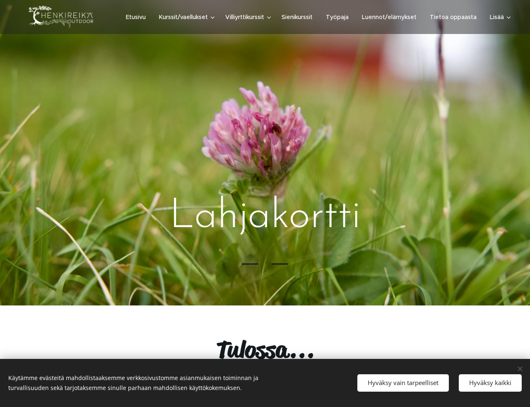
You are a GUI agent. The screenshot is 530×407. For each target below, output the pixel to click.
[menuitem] (138, 17)
